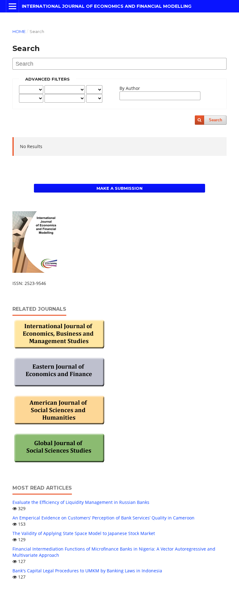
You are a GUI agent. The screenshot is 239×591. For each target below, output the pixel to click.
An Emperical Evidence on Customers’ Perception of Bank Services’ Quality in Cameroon (103, 518)
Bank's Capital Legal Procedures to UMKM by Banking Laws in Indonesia (87, 571)
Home (19, 31)
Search (215, 120)
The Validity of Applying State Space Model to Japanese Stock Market (83, 533)
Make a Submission (119, 188)
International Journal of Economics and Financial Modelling (106, 6)
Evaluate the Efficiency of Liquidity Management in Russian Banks (80, 502)
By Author (130, 88)
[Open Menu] (12, 6)
